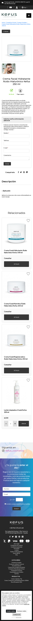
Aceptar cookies (11, 611)
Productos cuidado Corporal (16, 564)
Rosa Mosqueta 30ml (16, 582)
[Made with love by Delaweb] (16, 617)
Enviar (7, 164)
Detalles (16, 264)
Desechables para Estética (16, 572)
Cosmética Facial (11, 22)
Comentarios (7, 155)
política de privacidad (24, 504)
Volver (6, 31)
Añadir (24, 423)
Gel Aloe (16, 573)
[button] (24, 7)
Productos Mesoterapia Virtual (16, 569)
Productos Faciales (16, 562)
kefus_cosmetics (14, 450)
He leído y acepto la (18, 504)
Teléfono (6, 140)
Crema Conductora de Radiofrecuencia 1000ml (16, 580)
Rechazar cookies (21, 611)
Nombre (6, 133)
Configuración (16, 614)
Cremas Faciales (22, 22)
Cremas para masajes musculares (16, 567)
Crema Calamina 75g (16, 579)
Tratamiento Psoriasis (16, 570)
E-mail (6, 148)
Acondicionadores (16, 565)
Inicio (3, 22)
